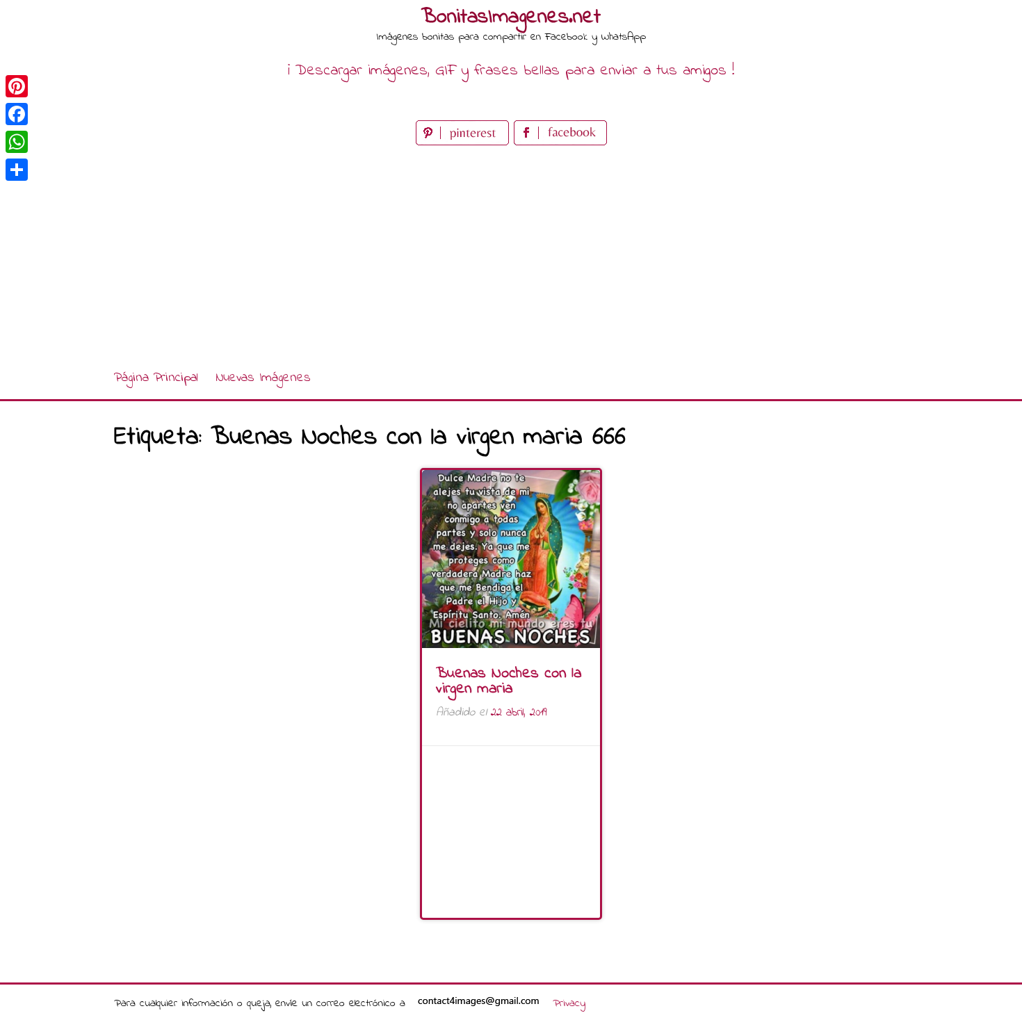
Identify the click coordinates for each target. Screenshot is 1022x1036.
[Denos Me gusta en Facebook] (560, 142)
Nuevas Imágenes (263, 378)
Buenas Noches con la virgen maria (508, 681)
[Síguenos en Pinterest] (465, 142)
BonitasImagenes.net (511, 17)
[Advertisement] (511, 253)
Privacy (569, 1003)
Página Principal (156, 378)
